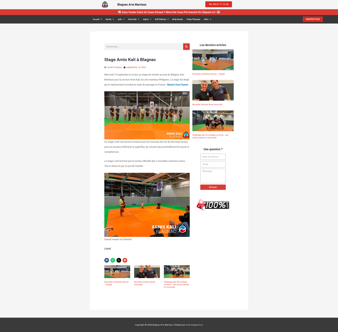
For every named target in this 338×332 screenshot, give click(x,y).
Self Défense (160, 19)
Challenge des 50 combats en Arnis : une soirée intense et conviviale (176, 284)
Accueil (96, 19)
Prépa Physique (193, 19)
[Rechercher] (186, 46)
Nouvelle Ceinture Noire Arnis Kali (207, 104)
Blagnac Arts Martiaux (131, 4)
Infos (206, 19)
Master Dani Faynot (177, 84)
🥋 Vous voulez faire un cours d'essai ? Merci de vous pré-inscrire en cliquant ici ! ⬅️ (169, 12)
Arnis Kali (132, 19)
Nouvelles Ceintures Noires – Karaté (208, 74)
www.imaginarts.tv (194, 325)
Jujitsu (146, 19)
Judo (120, 19)
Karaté (108, 19)
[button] (106, 260)
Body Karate (177, 19)
